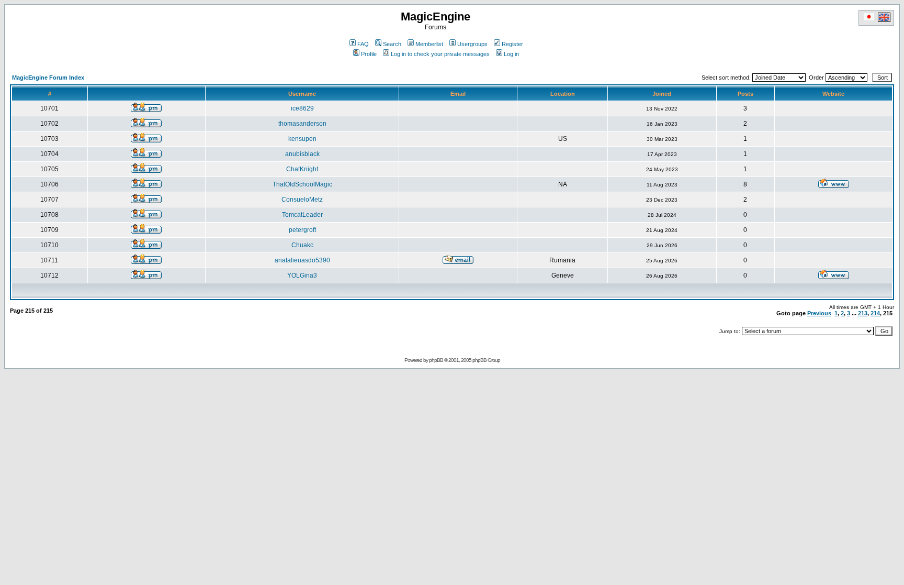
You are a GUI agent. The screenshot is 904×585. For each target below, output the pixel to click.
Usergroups (472, 44)
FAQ (363, 44)
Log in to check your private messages (440, 54)
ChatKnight (302, 169)
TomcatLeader (302, 214)
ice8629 (302, 108)
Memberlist (429, 44)
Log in (511, 54)
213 (862, 313)
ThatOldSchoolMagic (302, 184)
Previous (819, 313)
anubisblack (302, 154)
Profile (369, 54)
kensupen (302, 138)
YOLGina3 (302, 275)
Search (392, 44)
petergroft (302, 230)
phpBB (436, 360)
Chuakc (302, 245)
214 (875, 313)
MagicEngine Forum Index (48, 77)
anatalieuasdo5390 (302, 260)
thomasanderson (302, 123)
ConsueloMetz (302, 199)
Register (512, 44)
